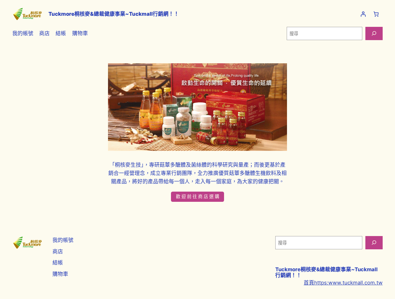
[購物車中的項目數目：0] (376, 14)
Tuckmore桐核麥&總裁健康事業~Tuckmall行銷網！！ (113, 14)
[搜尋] (374, 33)
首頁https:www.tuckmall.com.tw (343, 283)
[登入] (363, 14)
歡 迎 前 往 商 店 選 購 (197, 196)
